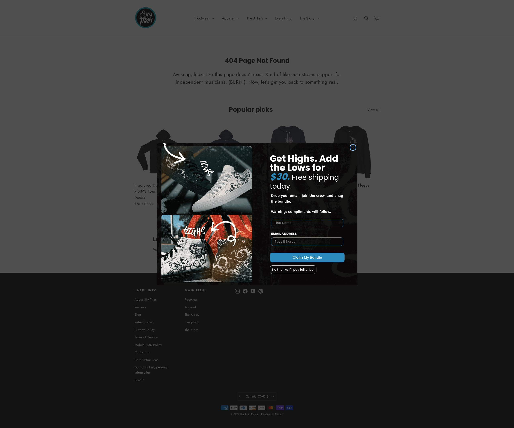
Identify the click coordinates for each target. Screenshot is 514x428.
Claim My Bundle (307, 257)
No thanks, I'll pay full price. (293, 269)
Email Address (284, 233)
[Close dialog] (353, 147)
